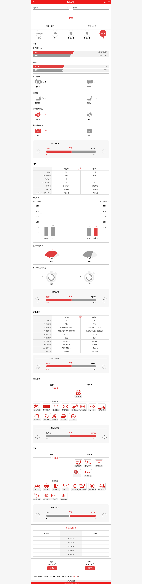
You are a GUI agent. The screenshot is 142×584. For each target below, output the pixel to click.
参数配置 (75, 576)
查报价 (52, 568)
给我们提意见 (71, 581)
